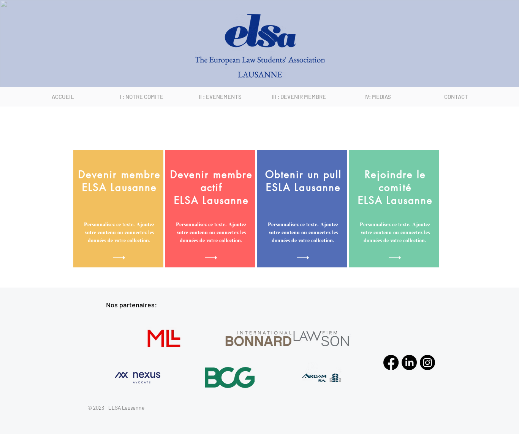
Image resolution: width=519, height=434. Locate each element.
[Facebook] (391, 362)
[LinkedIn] (409, 362)
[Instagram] (427, 362)
